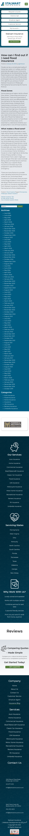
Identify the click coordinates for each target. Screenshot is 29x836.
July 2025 (7, 239)
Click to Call (14, 16)
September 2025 (9, 235)
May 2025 (7, 244)
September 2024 (10, 261)
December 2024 (9, 255)
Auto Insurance (9, 395)
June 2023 (7, 294)
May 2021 (7, 349)
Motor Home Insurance (15, 491)
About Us (14, 689)
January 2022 (8, 331)
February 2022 (9, 329)
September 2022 (9, 314)
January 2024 (8, 279)
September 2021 (9, 340)
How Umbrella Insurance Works (9, 200)
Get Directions (14, 41)
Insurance (7, 402)
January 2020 (8, 382)
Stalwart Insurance (12, 193)
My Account (14, 28)
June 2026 (7, 215)
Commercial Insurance (14, 467)
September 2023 (9, 288)
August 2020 (8, 367)
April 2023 (7, 299)
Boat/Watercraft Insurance (14, 471)
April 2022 (7, 325)
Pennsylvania (23, 192)
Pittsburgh (4, 193)
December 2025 (9, 228)
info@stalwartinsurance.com (15, 787)
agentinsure (21, 64)
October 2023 (8, 285)
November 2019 (9, 386)
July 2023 (7, 292)
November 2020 (9, 362)
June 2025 (7, 242)
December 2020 (9, 360)
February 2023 (9, 303)
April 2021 (7, 351)
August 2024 (8, 263)
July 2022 (7, 318)
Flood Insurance (11, 192)
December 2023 (9, 281)
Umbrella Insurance (11, 408)
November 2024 (9, 257)
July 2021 (7, 345)
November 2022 (9, 310)
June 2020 (7, 371)
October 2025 (8, 233)
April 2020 (7, 375)
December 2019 (9, 384)
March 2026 (8, 222)
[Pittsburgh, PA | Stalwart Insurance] (10, 4)
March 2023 (8, 301)
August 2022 (8, 316)
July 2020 (7, 369)
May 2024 (7, 270)
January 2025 (8, 253)
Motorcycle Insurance (14, 487)
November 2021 (9, 336)
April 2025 (7, 246)
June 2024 (7, 268)
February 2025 (9, 250)
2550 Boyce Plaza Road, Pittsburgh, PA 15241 (13, 780)
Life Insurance (9, 404)
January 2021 (8, 358)
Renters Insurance (10, 406)
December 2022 (9, 307)
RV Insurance (14, 502)
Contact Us (14, 692)
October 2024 (8, 259)
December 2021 (9, 334)
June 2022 (7, 320)
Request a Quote (14, 12)
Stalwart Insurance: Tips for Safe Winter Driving (7, 197)
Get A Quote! (14, 667)
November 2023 (9, 283)
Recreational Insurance (14, 494)
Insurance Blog (14, 703)
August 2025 (8, 237)
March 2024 (8, 274)
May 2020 (7, 373)
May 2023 (7, 296)
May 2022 (7, 323)
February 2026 (9, 224)
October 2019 (8, 388)
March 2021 (8, 353)
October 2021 (8, 338)
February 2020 (9, 380)
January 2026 (8, 226)
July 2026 (7, 213)
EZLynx (23, 822)
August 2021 (8, 342)
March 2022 (8, 327)
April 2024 (7, 272)
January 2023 (8, 305)
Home (14, 685)
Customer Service (14, 24)
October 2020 (8, 364)
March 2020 (8, 377)
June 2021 (7, 347)
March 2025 (8, 248)
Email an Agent (14, 20)
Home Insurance (10, 400)
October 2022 (8, 312)
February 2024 (9, 277)
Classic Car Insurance (14, 475)
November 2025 (9, 231)
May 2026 (7, 217)
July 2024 (7, 266)
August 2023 (8, 290)
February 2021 (9, 356)
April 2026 (7, 220)
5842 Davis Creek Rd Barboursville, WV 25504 (13, 805)
